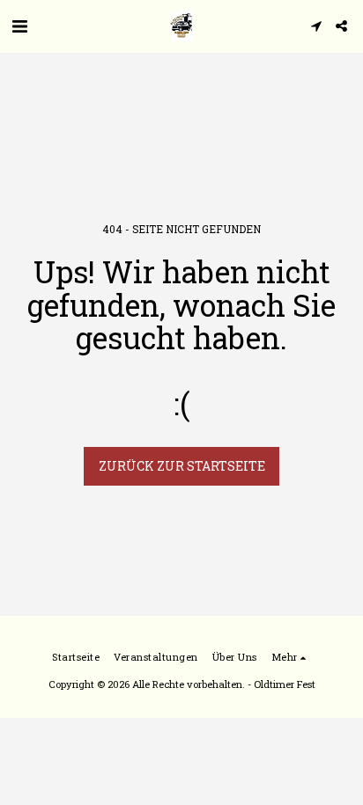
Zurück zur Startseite (182, 465)
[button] (19, 25)
